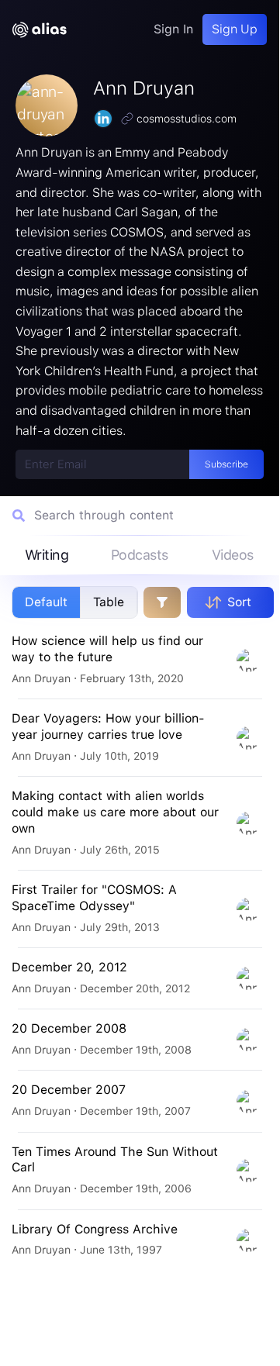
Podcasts (139, 555)
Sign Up (235, 29)
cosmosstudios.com (187, 118)
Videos (233, 555)
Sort (239, 602)
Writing (47, 555)
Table (108, 602)
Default (46, 602)
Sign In (173, 29)
